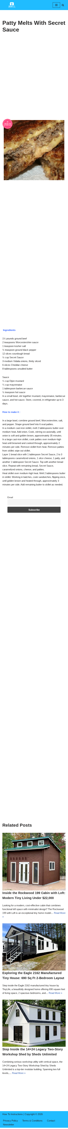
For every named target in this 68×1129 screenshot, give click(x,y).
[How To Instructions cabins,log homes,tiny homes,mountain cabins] (11, 5)
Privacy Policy (10, 1120)
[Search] (63, 5)
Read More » (55, 993)
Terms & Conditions (32, 1120)
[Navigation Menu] (56, 5)
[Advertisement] (34, 83)
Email (10, 497)
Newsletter (8, 1124)
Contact (51, 1120)
